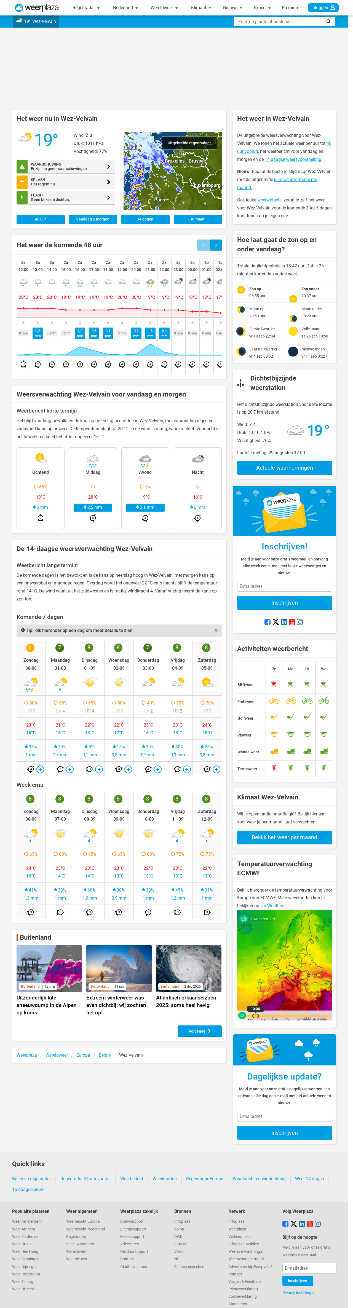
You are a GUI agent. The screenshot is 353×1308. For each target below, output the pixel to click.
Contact (127, 1259)
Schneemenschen (189, 1266)
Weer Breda (22, 1244)
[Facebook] (267, 622)
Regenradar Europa (204, 1178)
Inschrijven (284, 602)
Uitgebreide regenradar (189, 143)
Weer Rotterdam (26, 1274)
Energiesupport (133, 1229)
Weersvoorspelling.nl (246, 1259)
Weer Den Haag (25, 1251)
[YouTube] (292, 622)
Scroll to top (344, 1299)
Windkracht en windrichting (259, 1178)
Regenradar (84, 7)
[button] (173, 171)
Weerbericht (131, 1178)
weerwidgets (269, 200)
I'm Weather (271, 905)
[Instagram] (300, 622)
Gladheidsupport (134, 1266)
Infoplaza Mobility (243, 1244)
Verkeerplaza (239, 1236)
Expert (260, 7)
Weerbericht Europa (83, 1221)
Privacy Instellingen (298, 1292)
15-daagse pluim (28, 1189)
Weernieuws (76, 1259)
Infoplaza (182, 1221)
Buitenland (35, 937)
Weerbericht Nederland (85, 1229)
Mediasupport (132, 1236)
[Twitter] (275, 622)
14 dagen (145, 219)
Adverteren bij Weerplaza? (250, 1266)
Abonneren (237, 1304)
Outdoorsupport (134, 1251)
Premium (290, 7)
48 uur (40, 219)
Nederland (123, 7)
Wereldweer (162, 7)
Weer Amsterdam (27, 1221)
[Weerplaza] (36, 8)
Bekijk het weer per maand (284, 837)
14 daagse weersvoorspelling (293, 159)
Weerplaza (237, 1229)
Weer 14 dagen (309, 1178)
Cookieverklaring (242, 1296)
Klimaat (199, 7)
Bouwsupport (132, 1221)
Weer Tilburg (22, 1281)
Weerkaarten (165, 1178)
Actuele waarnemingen (284, 467)
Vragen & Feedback (244, 1281)
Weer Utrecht (23, 1289)
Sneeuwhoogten (80, 1244)
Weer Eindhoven (25, 1236)
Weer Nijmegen (25, 1266)
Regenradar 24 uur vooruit (85, 1178)
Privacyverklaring (243, 1289)
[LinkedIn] (284, 622)
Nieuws (231, 7)
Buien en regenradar (31, 1178)
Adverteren (129, 1244)
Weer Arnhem (23, 1229)
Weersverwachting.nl (246, 1251)
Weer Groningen (25, 1259)
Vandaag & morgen (92, 219)
